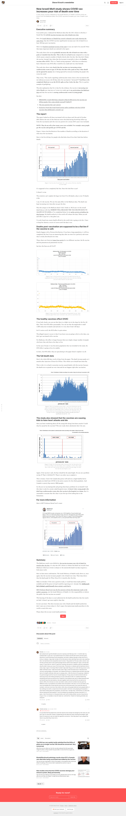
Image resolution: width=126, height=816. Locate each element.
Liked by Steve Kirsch (45, 710)
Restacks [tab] (46, 638)
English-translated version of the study (55, 47)
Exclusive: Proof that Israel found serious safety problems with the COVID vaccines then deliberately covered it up (62, 109)
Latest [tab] (41, 738)
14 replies (43, 704)
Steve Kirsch (43, 20)
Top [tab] (38, 738)
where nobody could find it (62, 586)
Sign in (121, 2)
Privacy (62, 805)
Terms (66, 805)
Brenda (41, 652)
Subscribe (114, 2)
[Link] (34, 29)
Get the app (70, 809)
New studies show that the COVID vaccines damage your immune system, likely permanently (55, 771)
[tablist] (42, 638)
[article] (63, 748)
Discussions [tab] (47, 738)
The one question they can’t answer (50, 105)
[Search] (104, 2)
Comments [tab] (40, 638)
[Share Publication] (108, 2)
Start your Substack (59, 809)
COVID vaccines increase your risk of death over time (62, 35)
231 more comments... (41, 731)
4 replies (43, 724)
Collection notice (72, 805)
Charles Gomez (43, 709)
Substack (56, 813)
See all (39, 784)
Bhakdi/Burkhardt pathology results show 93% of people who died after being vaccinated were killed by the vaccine (55, 758)
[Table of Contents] (2, 408)
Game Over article (58, 240)
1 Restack (54, 622)
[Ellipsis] (89, 652)
